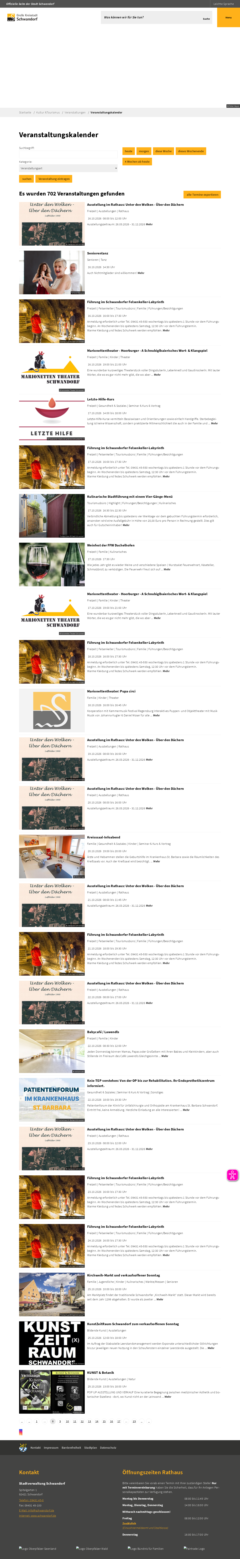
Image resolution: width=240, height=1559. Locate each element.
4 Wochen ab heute (137, 161)
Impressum (51, 1447)
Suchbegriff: (26, 148)
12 (82, 1421)
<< (22, 1421)
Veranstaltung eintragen (54, 179)
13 (89, 1421)
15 (104, 1421)
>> (149, 1421)
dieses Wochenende (191, 151)
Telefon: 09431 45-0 (31, 1500)
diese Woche (163, 151)
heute (128, 151)
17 (118, 1421)
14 (96, 1421)
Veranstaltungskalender (106, 112)
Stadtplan (90, 1447)
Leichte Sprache (224, 4)
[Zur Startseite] (45, 17)
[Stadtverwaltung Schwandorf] (68, 1499)
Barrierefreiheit (71, 1447)
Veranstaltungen (75, 112)
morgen (144, 151)
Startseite (25, 112)
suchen (26, 179)
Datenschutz (108, 1447)
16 (111, 1421)
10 (67, 1421)
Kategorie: (25, 162)
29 (134, 1421)
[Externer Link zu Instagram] (20, 1432)
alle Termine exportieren (202, 194)
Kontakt (36, 1447)
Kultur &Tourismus (48, 112)
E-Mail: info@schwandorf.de (36, 1510)
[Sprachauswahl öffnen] (207, 4)
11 (74, 1421)
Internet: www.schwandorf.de (37, 1515)
